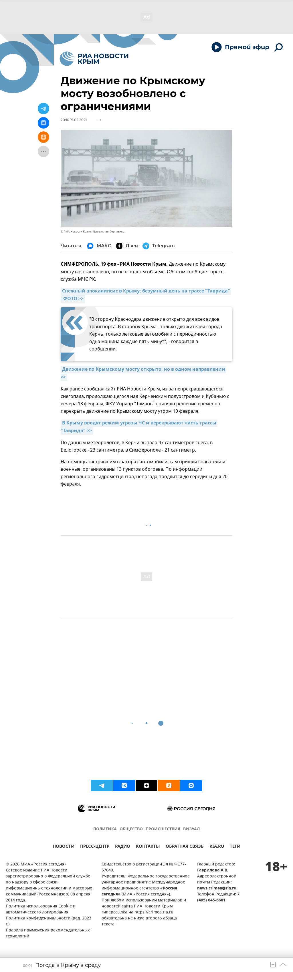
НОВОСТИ (63, 847)
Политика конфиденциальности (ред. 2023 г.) (48, 921)
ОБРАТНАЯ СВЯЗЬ (185, 847)
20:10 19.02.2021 (74, 120)
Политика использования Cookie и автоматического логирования (41, 909)
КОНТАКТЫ (148, 847)
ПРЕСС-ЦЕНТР (94, 847)
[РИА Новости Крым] (94, 58)
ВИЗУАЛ (191, 829)
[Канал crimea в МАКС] (191, 785)
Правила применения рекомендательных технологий (48, 933)
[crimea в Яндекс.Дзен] (146, 785)
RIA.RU (216, 847)
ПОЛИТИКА (105, 829)
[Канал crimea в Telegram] (102, 785)
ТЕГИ (235, 847)
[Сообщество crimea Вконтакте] (124, 785)
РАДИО (122, 847)
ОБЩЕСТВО (131, 829)
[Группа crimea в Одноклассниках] (169, 785)
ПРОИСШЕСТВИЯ (163, 829)
